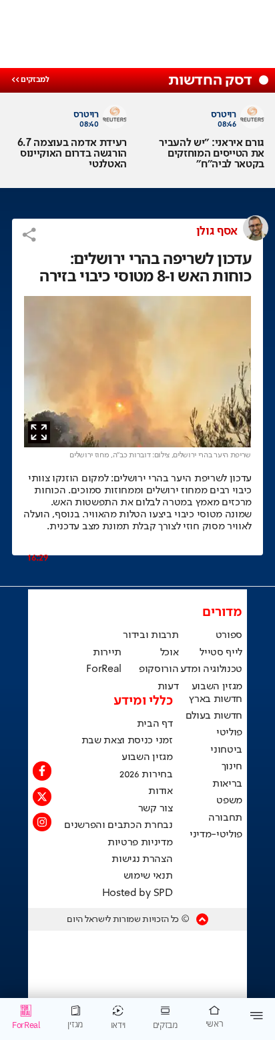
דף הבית (155, 724)
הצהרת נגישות (141, 859)
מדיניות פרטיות (140, 842)
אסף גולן (217, 231)
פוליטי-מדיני (216, 834)
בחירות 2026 (146, 774)
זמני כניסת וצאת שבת (127, 740)
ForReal (103, 669)
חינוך (232, 766)
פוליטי (229, 732)
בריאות (227, 784)
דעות (168, 686)
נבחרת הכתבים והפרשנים (118, 825)
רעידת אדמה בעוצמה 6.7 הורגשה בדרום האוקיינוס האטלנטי (72, 154)
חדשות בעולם (214, 716)
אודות (160, 791)
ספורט (229, 635)
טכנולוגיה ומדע (211, 669)
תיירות (107, 652)
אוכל (169, 652)
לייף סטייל (221, 652)
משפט (229, 800)
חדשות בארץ (215, 699)
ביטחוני (226, 750)
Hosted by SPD (137, 893)
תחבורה (225, 818)
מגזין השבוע (217, 686)
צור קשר (155, 808)
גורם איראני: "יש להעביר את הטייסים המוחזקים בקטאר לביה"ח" (211, 154)
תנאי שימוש (148, 876)
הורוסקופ (158, 669)
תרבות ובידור (150, 635)
